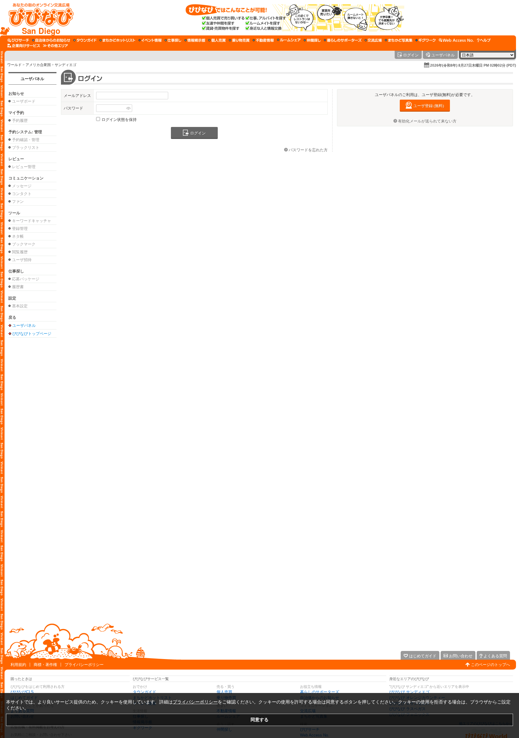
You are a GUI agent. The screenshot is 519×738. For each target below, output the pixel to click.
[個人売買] (217, 40)
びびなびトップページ (31, 333)
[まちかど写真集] (398, 40)
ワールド (14, 65)
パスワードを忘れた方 (308, 150)
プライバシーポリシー (84, 664)
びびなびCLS (22, 692)
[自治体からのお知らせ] (51, 40)
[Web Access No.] (456, 40)
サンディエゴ (65, 65)
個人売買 (224, 692)
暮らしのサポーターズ (319, 692)
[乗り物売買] (239, 40)
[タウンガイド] (84, 40)
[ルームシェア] (289, 40)
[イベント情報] (150, 40)
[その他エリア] (55, 45)
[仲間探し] (312, 40)
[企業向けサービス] (24, 45)
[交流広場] (373, 40)
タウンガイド (144, 692)
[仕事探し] (173, 40)
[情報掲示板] (194, 40)
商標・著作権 (45, 664)
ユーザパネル (32, 79)
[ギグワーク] (425, 40)
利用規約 (18, 664)
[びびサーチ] (18, 40)
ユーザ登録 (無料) (428, 106)
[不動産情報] (263, 40)
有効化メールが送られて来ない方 (427, 121)
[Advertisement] (259, 600)
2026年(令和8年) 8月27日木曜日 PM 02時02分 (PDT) (473, 65)
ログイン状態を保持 (119, 119)
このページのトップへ (490, 665)
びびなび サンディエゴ (409, 692)
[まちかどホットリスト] (117, 40)
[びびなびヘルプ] (484, 40)
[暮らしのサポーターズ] (343, 40)
